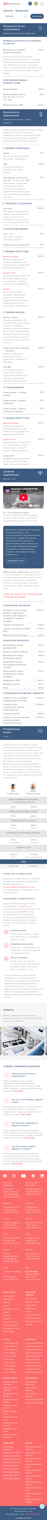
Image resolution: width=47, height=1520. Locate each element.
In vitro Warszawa (10, 1343)
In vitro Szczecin (10, 1356)
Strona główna (9, 1296)
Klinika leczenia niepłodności (15, 572)
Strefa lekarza (9, 1331)
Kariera (6, 1306)
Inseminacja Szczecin (34, 1356)
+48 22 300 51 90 (33, 1194)
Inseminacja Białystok (34, 1346)
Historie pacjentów (11, 1325)
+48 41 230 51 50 (11, 1279)
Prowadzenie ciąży (33, 1318)
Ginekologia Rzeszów (12, 1478)
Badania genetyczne (33, 1321)
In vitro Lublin (8, 1362)
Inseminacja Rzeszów (34, 1372)
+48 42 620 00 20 (11, 1243)
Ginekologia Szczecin (12, 1462)
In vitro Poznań (9, 1353)
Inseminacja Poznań (33, 1353)
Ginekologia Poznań (11, 1459)
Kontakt (6, 1315)
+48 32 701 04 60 (33, 1212)
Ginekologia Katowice (12, 1456)
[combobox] (15, 16)
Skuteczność (30, 1305)
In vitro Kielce (8, 1369)
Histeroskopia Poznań (34, 1399)
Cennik (6, 1312)
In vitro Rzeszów (10, 1372)
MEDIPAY (23, 912)
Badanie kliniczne (10, 1322)
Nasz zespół (8, 1299)
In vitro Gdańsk (9, 1366)
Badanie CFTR (9, 273)
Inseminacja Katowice (34, 1349)
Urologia (28, 1324)
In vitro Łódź (8, 1359)
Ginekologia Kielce (10, 1475)
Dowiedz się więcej (23, 1518)
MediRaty (14, 906)
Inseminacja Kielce (32, 1369)
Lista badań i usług (11, 1328)
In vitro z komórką (32, 1315)
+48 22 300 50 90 (11, 1197)
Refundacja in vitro (16, 561)
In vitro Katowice (10, 1349)
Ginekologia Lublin (10, 1469)
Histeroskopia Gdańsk (34, 1403)
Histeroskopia (31, 1378)
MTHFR (6, 289)
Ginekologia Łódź (10, 1465)
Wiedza (6, 1302)
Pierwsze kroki (31, 1298)
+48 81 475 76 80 (33, 1243)
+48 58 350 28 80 (11, 1261)
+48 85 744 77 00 (11, 1212)
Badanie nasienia (32, 1302)
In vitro (28, 1311)
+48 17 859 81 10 (32, 1259)
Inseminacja (30, 1308)
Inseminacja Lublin (32, 1362)
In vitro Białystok (10, 1346)
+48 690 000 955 (33, 1514)
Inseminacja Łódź (32, 1359)
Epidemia (7, 1319)
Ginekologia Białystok (12, 1452)
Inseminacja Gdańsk (33, 1366)
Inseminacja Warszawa (34, 1343)
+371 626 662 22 (32, 1279)
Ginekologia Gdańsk (11, 1472)
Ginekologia (8, 1443)
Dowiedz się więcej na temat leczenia (22, 595)
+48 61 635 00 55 (11, 1228)
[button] (23, 1086)
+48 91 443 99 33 (33, 1228)
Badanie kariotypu (11, 256)
